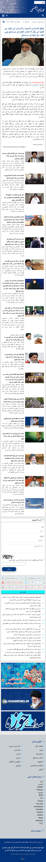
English (40, 787)
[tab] (23, 592)
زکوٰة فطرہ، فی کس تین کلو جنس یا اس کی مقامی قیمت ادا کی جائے (14, 338)
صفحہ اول (39, 746)
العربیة (40, 792)
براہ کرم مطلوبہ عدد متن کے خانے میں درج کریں (26, 560)
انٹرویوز (40, 761)
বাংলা (41, 798)
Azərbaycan (38, 806)
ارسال (9, 569)
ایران (41, 750)
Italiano (40, 815)
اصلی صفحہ (40, 22)
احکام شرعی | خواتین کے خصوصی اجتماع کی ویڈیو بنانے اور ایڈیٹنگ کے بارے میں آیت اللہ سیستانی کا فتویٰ (24, 639)
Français (40, 790)
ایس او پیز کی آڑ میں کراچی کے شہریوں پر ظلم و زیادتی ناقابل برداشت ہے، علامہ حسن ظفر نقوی (14, 241)
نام (43, 527)
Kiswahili (39, 809)
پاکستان (34, 22)
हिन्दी (41, 795)
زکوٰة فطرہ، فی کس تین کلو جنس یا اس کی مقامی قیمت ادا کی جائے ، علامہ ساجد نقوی (14, 357)
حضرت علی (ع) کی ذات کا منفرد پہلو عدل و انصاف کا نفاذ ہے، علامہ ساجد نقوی (13, 436)
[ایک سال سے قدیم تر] (34, 157)
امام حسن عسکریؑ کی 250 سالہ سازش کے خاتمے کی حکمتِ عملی (22, 620)
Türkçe (40, 801)
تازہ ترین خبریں (14, 746)
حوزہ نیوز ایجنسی (37, 82)
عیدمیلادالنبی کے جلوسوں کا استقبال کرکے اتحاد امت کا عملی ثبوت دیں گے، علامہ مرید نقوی (13, 480)
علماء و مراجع (38, 758)
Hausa (40, 818)
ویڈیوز (18, 765)
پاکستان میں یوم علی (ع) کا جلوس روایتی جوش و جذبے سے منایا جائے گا (14, 400)
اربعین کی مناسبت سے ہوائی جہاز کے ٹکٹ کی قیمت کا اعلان (14, 501)
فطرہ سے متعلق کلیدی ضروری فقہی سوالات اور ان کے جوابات (14, 419)
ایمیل (42, 536)
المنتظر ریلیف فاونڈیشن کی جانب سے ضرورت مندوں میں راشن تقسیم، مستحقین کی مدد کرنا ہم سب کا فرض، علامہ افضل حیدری (13, 378)
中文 (41, 823)
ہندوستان (39, 754)
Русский (39, 804)
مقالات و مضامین (36, 765)
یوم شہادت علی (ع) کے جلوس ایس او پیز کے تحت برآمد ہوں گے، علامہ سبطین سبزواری (13, 156)
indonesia (39, 820)
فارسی (41, 784)
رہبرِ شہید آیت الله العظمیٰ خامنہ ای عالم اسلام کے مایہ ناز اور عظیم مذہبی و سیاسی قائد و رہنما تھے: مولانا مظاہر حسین (23, 630)
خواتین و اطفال (14, 761)
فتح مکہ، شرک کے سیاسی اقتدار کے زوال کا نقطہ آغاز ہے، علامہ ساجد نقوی (13, 262)
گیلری (41, 769)
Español (40, 812)
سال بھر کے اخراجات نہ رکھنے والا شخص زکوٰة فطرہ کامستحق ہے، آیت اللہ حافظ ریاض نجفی (14, 197)
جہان (18, 754)
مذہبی (18, 758)
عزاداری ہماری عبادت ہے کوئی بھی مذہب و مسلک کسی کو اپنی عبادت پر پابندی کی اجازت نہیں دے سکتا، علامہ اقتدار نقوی (13, 312)
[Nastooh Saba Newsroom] (23, 859)
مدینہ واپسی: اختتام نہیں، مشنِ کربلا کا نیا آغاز (27, 635)
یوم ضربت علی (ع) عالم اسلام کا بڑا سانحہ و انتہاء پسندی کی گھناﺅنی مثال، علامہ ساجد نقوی (14, 458)
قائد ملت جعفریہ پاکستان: (17, 335)
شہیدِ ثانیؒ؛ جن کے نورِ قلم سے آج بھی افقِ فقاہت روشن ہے (24, 649)
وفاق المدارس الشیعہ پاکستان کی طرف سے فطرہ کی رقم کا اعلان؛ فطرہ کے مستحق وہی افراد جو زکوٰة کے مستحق (24, 32)
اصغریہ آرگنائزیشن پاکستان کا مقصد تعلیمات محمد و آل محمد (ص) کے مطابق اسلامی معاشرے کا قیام (14, 219)
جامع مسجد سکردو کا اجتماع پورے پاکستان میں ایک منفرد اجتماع (14, 176)
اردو (41, 781)
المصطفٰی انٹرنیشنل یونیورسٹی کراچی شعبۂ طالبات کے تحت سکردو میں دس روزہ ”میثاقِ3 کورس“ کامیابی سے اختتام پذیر (21, 598)
